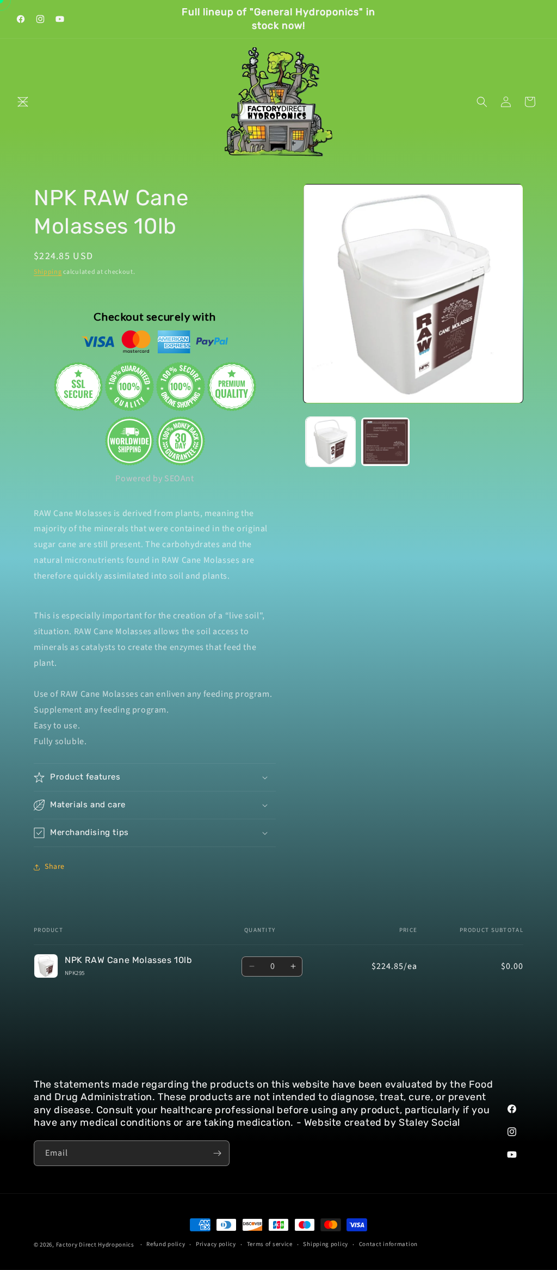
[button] (23, 102)
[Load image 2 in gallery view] (385, 442)
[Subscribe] (217, 1153)
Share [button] (55, 866)
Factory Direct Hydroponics (95, 1245)
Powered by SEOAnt (154, 478)
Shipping (48, 272)
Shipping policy (325, 1244)
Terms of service (270, 1244)
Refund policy (165, 1244)
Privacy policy (216, 1244)
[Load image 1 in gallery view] (330, 442)
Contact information (388, 1244)
